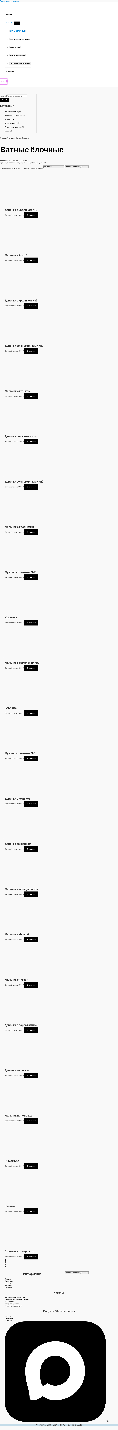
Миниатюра (15, 47)
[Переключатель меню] (17, 23)
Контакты (9, 72)
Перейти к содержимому (9, 1)
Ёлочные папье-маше (20, 39)
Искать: (3, 96)
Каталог (8, 23)
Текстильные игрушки (20, 63)
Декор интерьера (17, 55)
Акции (7, 131)
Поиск (4, 100)
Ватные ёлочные (17, 31)
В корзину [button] (31, 215)
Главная (8, 15)
